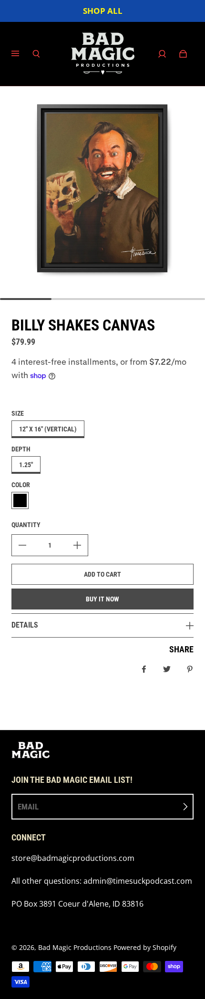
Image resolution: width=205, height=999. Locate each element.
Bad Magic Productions (75, 947)
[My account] (162, 53)
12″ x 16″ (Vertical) (48, 429)
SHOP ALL (103, 10)
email (28, 806)
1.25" (26, 465)
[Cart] (183, 53)
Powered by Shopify (144, 947)
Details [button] (24, 624)
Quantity (26, 525)
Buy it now (102, 599)
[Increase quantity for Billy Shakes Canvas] (77, 545)
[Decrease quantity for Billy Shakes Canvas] (22, 545)
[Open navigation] (21, 53)
